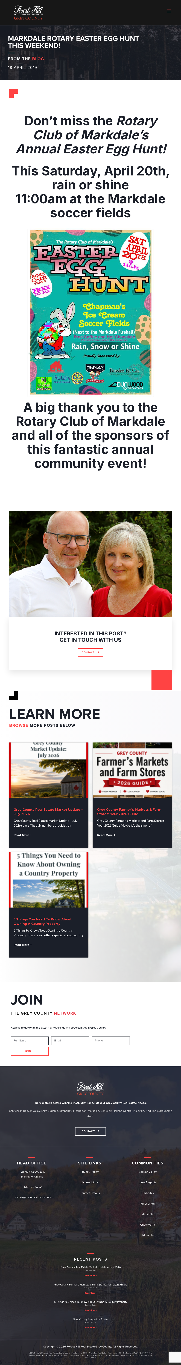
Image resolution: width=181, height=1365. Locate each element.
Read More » (90, 1275)
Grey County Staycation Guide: (90, 1319)
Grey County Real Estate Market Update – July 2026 (90, 1267)
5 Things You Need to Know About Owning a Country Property (90, 1302)
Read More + (23, 835)
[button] (169, 10)
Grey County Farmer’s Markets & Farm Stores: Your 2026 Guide (90, 1284)
